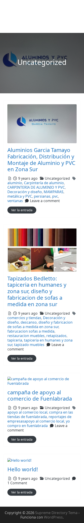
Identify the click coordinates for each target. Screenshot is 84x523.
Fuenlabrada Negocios (27, 7)
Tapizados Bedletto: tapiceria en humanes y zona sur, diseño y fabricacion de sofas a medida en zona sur (36, 291)
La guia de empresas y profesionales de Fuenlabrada (37, 16)
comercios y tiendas (24, 317)
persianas (42, 196)
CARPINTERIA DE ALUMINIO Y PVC (36, 187)
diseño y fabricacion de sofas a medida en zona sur (40, 324)
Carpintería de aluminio (44, 182)
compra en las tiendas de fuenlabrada (40, 414)
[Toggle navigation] (10, 27)
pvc (55, 196)
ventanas (15, 200)
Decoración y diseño (24, 191)
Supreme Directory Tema (56, 512)
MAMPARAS (53, 191)
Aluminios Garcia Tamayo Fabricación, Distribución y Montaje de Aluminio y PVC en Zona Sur (41, 159)
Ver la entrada (21, 210)
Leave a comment (45, 200)
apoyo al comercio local (27, 412)
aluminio (14, 182)
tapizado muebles (29, 344)
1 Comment (17, 482)
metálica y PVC (19, 196)
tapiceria (14, 340)
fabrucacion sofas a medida (30, 331)
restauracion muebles (26, 335)
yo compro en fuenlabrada (38, 423)
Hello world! (22, 469)
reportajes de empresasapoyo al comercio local (39, 419)
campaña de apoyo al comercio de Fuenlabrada (39, 395)
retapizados (56, 335)
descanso (29, 322)
